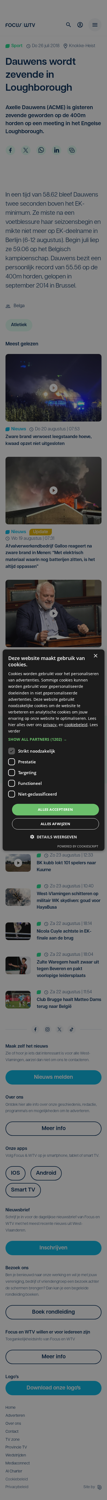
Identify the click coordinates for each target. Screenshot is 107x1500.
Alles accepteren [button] (55, 809)
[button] (53, 739)
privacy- (50, 724)
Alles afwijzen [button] (56, 823)
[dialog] (54, 749)
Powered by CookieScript (77, 846)
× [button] (95, 656)
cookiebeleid (76, 724)
